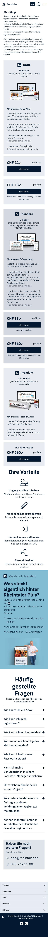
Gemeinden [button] (12, 4)
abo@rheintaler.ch (24, 858)
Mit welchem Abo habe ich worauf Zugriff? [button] (20, 787)
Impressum (38, 916)
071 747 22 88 (21, 864)
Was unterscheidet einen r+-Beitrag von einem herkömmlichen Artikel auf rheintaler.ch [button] (21, 804)
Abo (32, 4)
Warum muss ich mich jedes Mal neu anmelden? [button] (21, 743)
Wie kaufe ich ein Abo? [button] (17, 710)
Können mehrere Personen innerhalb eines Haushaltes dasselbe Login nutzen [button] (20, 824)
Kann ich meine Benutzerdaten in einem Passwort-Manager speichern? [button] (22, 772)
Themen (6, 885)
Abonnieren (24, 169)
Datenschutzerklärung (25, 918)
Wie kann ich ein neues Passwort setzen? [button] (18, 756)
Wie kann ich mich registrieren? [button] (15, 721)
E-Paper (6, 910)
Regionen (6, 891)
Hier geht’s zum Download (19, 140)
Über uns (6, 904)
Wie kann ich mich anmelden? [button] (22, 732)
